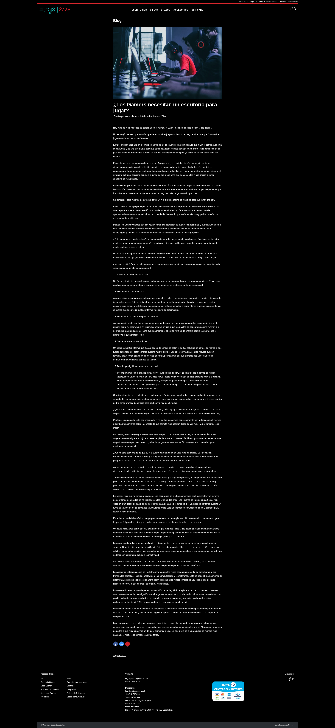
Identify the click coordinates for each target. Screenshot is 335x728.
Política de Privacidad (76, 693)
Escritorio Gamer (48, 682)
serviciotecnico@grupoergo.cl (138, 700)
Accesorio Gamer (48, 693)
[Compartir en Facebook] (115, 644)
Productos (243, 2)
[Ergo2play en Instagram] (293, 680)
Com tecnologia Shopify (284, 725)
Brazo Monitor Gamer (50, 689)
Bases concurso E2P (76, 697)
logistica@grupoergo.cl (135, 691)
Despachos (293, 2)
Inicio (43, 678)
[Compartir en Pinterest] (127, 644)
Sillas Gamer (46, 686)
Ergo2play (60, 725)
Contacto (282, 2)
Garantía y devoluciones (266, 2)
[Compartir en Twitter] (121, 644)
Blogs (252, 2)
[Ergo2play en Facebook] (290, 680)
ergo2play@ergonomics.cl (136, 678)
